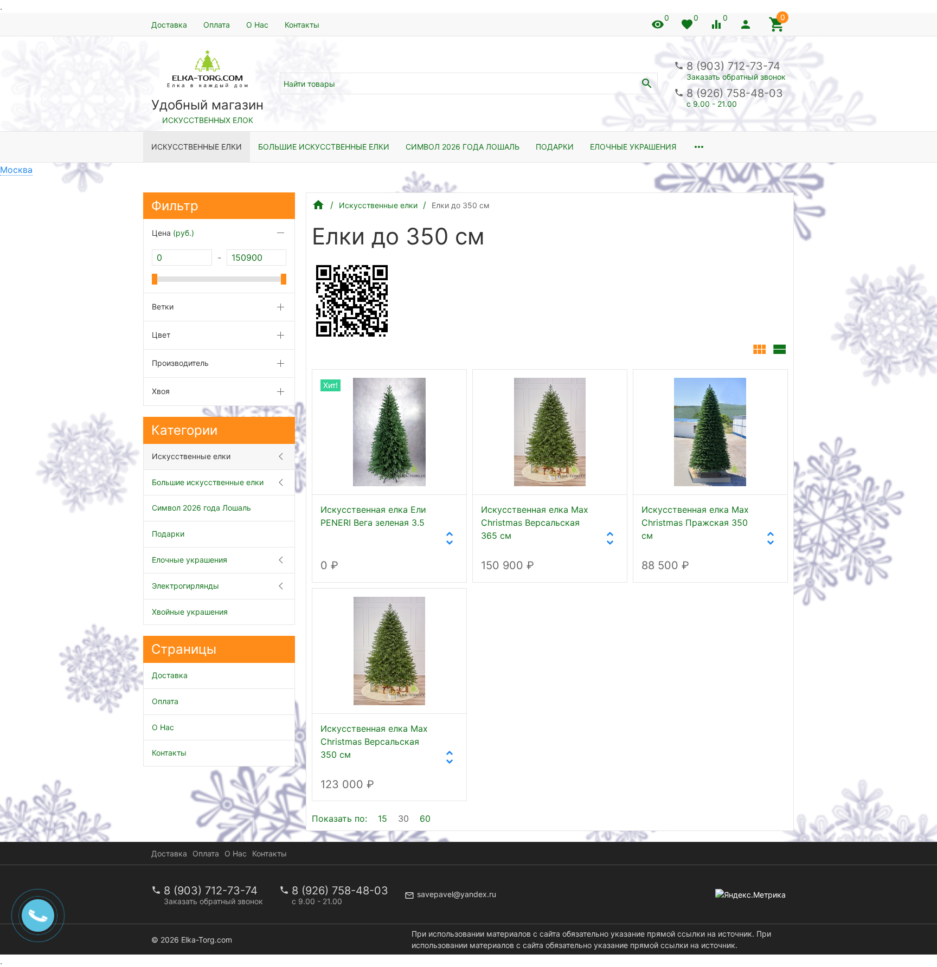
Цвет (161, 334)
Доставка (169, 24)
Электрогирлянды (185, 585)
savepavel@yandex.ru (456, 894)
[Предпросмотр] (389, 432)
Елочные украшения (633, 146)
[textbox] (469, 83)
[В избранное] (446, 387)
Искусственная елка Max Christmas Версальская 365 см (534, 522)
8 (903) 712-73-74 (733, 66)
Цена (173, 232)
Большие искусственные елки (323, 146)
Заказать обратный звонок (736, 76)
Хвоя (161, 391)
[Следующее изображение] (767, 432)
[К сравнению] (422, 387)
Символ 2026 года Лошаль (462, 146)
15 (382, 818)
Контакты (302, 24)
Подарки (555, 146)
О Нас (257, 24)
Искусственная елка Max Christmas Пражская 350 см (695, 522)
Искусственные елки (196, 146)
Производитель (180, 363)
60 (425, 818)
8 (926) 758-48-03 (734, 93)
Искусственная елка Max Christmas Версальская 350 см (374, 741)
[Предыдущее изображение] (653, 432)
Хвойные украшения (190, 611)
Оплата (216, 24)
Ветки (163, 306)
